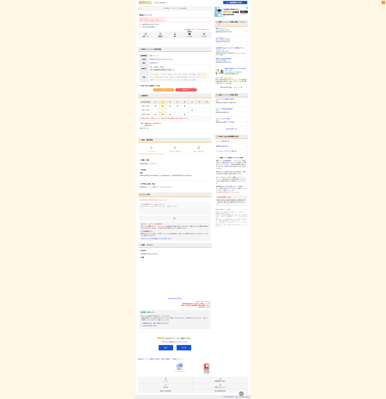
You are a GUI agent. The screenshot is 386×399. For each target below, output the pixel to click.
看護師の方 (186, 89)
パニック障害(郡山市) (223, 141)
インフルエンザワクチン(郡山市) (226, 151)
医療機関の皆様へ (236, 3)
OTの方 (163, 89)
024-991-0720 (153, 63)
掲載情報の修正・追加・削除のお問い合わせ (156, 323)
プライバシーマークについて (179, 371)
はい (166, 347)
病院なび (145, 2)
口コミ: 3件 (219, 78)
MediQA (165, 387)
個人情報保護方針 (220, 391)
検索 (184, 8)
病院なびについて (220, 387)
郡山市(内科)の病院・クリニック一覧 (231, 87)
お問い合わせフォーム (226, 188)
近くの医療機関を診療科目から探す (161, 70)
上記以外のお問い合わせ (150, 325)
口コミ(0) (189, 36)
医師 (175, 36)
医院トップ (146, 36)
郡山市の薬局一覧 (231, 129)
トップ (166, 381)
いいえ (183, 347)
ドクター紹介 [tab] (151, 151)
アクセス (204, 36)
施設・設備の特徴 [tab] (198, 151)
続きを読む (229, 83)
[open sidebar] (383, 2)
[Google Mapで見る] (174, 298)
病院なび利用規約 (165, 391)
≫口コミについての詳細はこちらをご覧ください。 (157, 238)
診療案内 (160, 36)
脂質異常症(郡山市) (222, 146)
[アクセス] (169, 59)
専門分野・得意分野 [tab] (175, 151)
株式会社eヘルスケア (230, 162)
